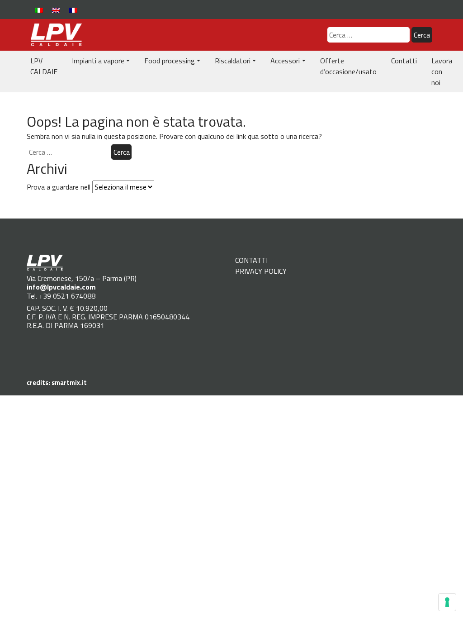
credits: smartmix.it (57, 383)
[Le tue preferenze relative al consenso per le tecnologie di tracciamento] (447, 602)
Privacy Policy (261, 271)
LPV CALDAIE (43, 66)
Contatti (404, 60)
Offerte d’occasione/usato (348, 66)
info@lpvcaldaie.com (61, 286)
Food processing (169, 60)
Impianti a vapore (98, 60)
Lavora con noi (441, 71)
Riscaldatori (232, 60)
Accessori (285, 60)
